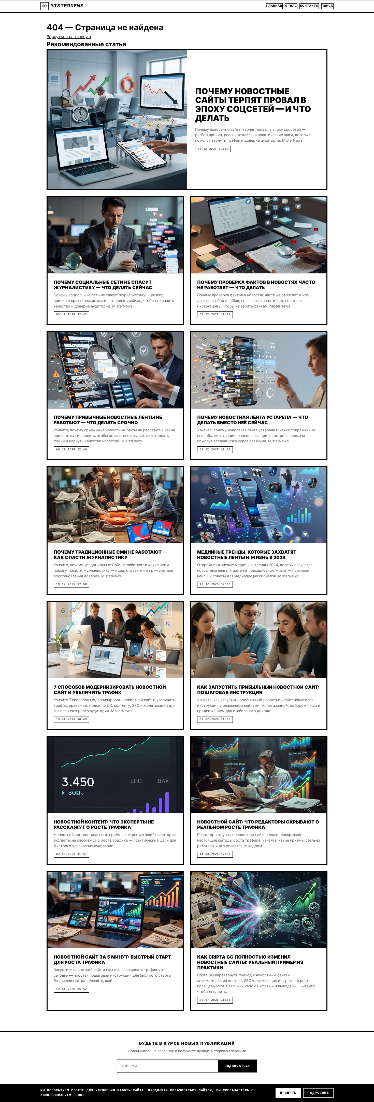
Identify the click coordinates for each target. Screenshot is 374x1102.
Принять (288, 1093)
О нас (291, 6)
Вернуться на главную (69, 36)
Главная (274, 6)
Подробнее (318, 1093)
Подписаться (238, 1066)
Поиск (327, 6)
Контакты (309, 6)
